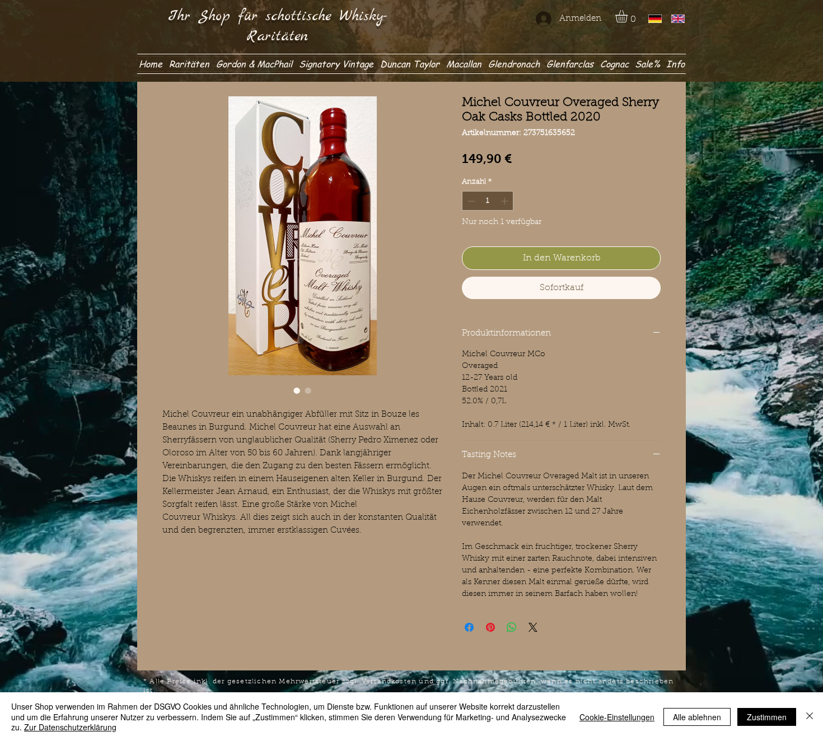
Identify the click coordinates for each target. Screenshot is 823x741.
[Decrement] (470, 201)
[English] (674, 19)
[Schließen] (809, 716)
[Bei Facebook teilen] (469, 627)
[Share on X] (533, 627)
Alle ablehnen (697, 717)
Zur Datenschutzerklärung (70, 727)
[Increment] (505, 201)
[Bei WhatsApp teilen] (511, 627)
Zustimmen (767, 717)
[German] (651, 19)
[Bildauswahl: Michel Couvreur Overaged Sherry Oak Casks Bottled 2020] (296, 390)
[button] (628, 16)
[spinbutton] (488, 201)
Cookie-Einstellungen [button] (616, 717)
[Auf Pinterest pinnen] (490, 627)
